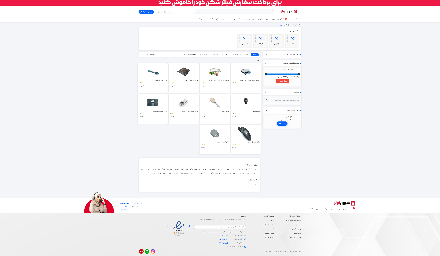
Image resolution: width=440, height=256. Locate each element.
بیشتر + (255, 184)
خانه (299, 25)
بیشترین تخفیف (204, 54)
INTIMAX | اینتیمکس (288, 120)
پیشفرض (255, 54)
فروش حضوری (296, 229)
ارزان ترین (225, 54)
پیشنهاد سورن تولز (190, 54)
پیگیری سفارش (221, 19)
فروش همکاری (257, 19)
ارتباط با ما (231, 19)
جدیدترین (234, 54)
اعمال (281, 123)
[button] (266, 54)
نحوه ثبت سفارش (268, 225)
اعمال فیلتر (283, 81)
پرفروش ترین (244, 54)
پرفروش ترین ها (269, 19)
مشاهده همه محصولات (206, 19)
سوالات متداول (269, 237)
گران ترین (216, 54)
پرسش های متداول (244, 19)
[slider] (298, 74)
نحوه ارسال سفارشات (267, 229)
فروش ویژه (280, 19)
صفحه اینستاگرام (295, 237)
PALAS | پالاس (291, 117)
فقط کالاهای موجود (289, 69)
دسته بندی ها (294, 19)
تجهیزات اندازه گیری (290, 25)
